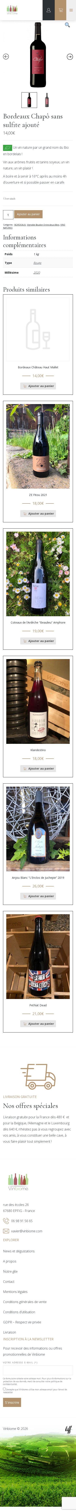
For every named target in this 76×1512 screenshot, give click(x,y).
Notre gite (10, 1271)
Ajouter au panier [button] (41, 386)
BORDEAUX (20, 224)
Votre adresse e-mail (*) (20, 1362)
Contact (8, 1281)
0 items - (61, 10)
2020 (36, 272)
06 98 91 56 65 (22, 1221)
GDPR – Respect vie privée (22, 1322)
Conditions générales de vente (25, 1302)
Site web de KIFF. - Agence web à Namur (69, 1430)
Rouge (37, 263)
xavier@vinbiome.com (26, 1231)
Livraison (9, 1332)
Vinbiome (12, 10)
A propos (9, 1261)
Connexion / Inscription (49, 10)
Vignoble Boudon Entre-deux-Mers (43, 224)
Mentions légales (15, 1291)
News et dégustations (19, 1251)
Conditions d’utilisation (19, 1312)
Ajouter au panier (28, 214)
